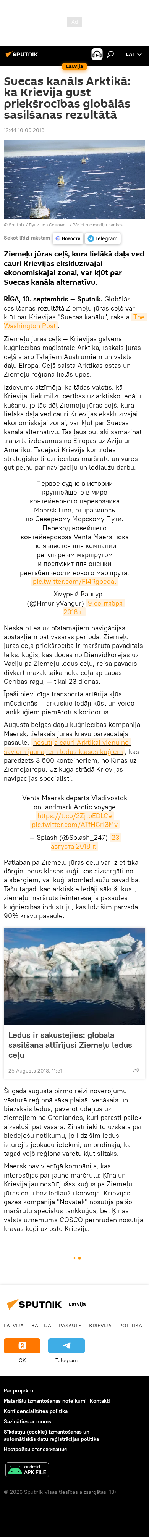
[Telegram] (103, 238)
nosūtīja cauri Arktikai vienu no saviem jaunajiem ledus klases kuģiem (67, 747)
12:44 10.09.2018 (24, 130)
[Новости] (68, 238)
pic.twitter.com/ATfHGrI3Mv (75, 824)
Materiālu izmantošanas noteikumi (45, 1400)
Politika (130, 1325)
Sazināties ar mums (27, 1421)
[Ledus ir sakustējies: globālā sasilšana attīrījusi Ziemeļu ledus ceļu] (74, 976)
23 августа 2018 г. (86, 842)
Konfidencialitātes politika (36, 1411)
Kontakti (100, 1400)
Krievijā (100, 1325)
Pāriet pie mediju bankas (98, 224)
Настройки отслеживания (35, 1449)
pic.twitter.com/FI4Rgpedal (74, 581)
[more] (136, 1070)
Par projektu (18, 1390)
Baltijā (41, 1325)
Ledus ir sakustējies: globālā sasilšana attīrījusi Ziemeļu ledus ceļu (70, 1045)
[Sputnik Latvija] (23, 57)
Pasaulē (70, 1325)
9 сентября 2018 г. (94, 607)
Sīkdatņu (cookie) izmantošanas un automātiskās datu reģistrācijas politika (51, 1435)
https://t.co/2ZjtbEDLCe (74, 815)
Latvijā (14, 1325)
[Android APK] (27, 1470)
